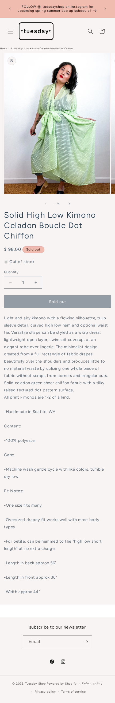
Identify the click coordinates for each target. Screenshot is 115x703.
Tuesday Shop (35, 683)
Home (3, 48)
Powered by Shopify (62, 683)
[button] (11, 31)
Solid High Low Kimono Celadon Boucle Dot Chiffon (42, 48)
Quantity (11, 272)
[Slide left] (46, 204)
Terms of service (73, 691)
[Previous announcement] (10, 9)
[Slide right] (69, 204)
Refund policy (92, 683)
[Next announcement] (105, 9)
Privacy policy (45, 691)
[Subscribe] (86, 642)
